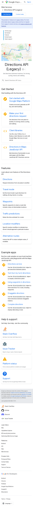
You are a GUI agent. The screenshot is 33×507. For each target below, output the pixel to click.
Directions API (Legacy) (13, 10)
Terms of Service (5, 467)
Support (6, 378)
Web (2, 449)
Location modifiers (11, 224)
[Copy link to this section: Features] (12, 168)
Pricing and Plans (5, 459)
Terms (3, 499)
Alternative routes (11, 236)
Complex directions (15, 304)
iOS (2, 446)
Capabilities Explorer (6, 430)
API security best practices (8, 433)
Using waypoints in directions (19, 282)
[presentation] (16, 89)
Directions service (15, 264)
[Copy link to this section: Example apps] (18, 253)
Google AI (3, 489)
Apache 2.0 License (26, 394)
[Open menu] (2, 2)
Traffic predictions (11, 213)
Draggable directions (16, 293)
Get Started (6, 14)
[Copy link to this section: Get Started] (16, 89)
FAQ (2, 428)
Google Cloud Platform (7, 486)
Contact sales (20, 14)
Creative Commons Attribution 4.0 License (21, 392)
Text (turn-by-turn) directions (19, 273)
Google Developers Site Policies (18, 396)
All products (4, 492)
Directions (7, 179)
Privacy (8, 499)
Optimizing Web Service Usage (9, 436)
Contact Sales (5, 462)
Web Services (6, 7)
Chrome (3, 481)
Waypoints (7, 201)
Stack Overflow (10, 334)
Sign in (29, 2)
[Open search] (25, 2)
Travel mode (8, 189)
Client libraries (15, 130)
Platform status (10, 363)
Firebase (3, 483)
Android (3, 443)
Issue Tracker (9, 348)
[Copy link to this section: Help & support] (19, 320)
